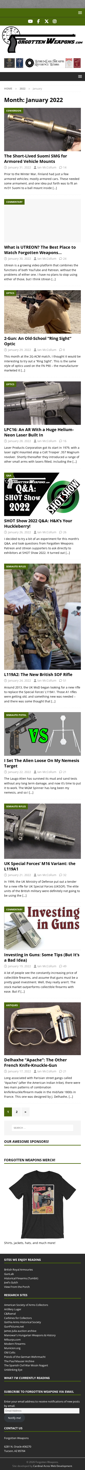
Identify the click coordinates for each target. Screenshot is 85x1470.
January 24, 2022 (19, 680)
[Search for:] (42, 1127)
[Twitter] (46, 21)
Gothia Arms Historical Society (22, 1322)
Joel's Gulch (11, 1282)
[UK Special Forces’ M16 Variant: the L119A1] (42, 831)
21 (64, 772)
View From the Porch (17, 1287)
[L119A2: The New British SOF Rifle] (42, 617)
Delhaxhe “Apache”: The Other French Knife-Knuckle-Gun (35, 1062)
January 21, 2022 (19, 875)
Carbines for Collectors (18, 1318)
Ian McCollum (46, 167)
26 (64, 532)
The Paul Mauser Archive (19, 1361)
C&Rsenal (10, 1313)
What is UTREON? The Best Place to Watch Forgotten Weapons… (40, 249)
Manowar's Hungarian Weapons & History (30, 1335)
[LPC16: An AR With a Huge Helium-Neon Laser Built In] (42, 403)
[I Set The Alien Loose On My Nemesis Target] (42, 734)
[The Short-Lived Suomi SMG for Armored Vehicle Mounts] (42, 129)
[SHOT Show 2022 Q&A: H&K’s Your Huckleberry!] (42, 494)
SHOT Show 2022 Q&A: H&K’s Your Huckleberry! (38, 523)
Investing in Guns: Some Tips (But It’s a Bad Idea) (41, 957)
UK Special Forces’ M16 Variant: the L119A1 (40, 866)
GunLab (9, 1274)
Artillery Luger (12, 1309)
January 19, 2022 (19, 966)
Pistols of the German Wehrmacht (25, 1357)
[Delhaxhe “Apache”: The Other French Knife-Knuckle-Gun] (42, 1028)
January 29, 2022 (19, 350)
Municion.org (12, 1348)
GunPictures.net (14, 1326)
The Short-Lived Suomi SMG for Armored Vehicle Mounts (35, 158)
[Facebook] (38, 21)
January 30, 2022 (19, 259)
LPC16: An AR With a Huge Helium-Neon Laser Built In (39, 432)
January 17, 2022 (19, 1071)
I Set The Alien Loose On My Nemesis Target (41, 763)
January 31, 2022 (19, 167)
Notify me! (14, 1418)
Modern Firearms (14, 1344)
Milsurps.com (12, 1339)
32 (64, 875)
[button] (79, 12)
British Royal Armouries (18, 1269)
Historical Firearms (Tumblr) (21, 1278)
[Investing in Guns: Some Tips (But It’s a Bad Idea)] (42, 928)
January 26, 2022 (19, 532)
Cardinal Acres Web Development (52, 1466)
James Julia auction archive (20, 1331)
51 (64, 680)
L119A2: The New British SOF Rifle (38, 674)
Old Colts (9, 1352)
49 (64, 966)
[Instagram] (54, 21)
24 (64, 259)
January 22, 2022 (19, 772)
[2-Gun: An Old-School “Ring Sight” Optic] (42, 312)
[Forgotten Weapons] (42, 52)
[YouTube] (30, 21)
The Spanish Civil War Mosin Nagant (26, 1365)
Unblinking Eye (13, 1370)
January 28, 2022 (19, 441)
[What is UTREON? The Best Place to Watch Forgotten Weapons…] (42, 220)
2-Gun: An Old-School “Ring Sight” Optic (37, 341)
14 (64, 167)
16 (64, 441)
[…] (55, 188)
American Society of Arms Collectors (26, 1305)
